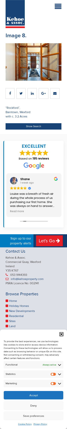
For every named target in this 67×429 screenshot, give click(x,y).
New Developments (22, 311)
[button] (61, 334)
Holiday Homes (19, 306)
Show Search (33, 126)
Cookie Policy (25, 424)
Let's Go (47, 241)
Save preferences (33, 416)
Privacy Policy (40, 424)
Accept (33, 395)
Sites (12, 321)
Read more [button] (17, 211)
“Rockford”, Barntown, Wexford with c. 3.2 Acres (18, 112)
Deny (33, 405)
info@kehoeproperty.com (27, 279)
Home (13, 301)
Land (12, 326)
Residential (16, 316)
